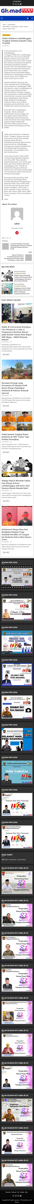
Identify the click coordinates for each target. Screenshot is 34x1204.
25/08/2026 (6, 441)
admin (17, 223)
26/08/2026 (6, 342)
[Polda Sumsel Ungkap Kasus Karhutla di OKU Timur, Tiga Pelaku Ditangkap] (17, 421)
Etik (18, 1192)
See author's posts (17, 228)
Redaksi (22, 1192)
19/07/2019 (6, 46)
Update (24, 273)
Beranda (8, 1192)
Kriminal (16, 271)
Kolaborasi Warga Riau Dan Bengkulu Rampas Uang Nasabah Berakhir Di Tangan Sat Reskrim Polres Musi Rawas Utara (16, 534)
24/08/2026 (6, 542)
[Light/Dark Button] (28, 18)
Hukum (5, 428)
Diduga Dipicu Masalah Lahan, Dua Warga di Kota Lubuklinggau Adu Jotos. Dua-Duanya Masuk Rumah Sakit (23, 279)
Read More (6, 354)
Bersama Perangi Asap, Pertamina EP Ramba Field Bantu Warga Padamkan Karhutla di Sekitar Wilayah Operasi (15, 388)
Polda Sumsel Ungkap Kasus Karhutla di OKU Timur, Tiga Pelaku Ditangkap (15, 437)
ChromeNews (25, 1200)
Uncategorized (18, 273)
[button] (2, 18)
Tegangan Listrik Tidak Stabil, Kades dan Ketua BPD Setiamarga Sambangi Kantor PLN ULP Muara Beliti (22, 291)
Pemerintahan (6, 35)
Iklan (26, 1192)
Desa (15, 284)
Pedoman (13, 1192)
